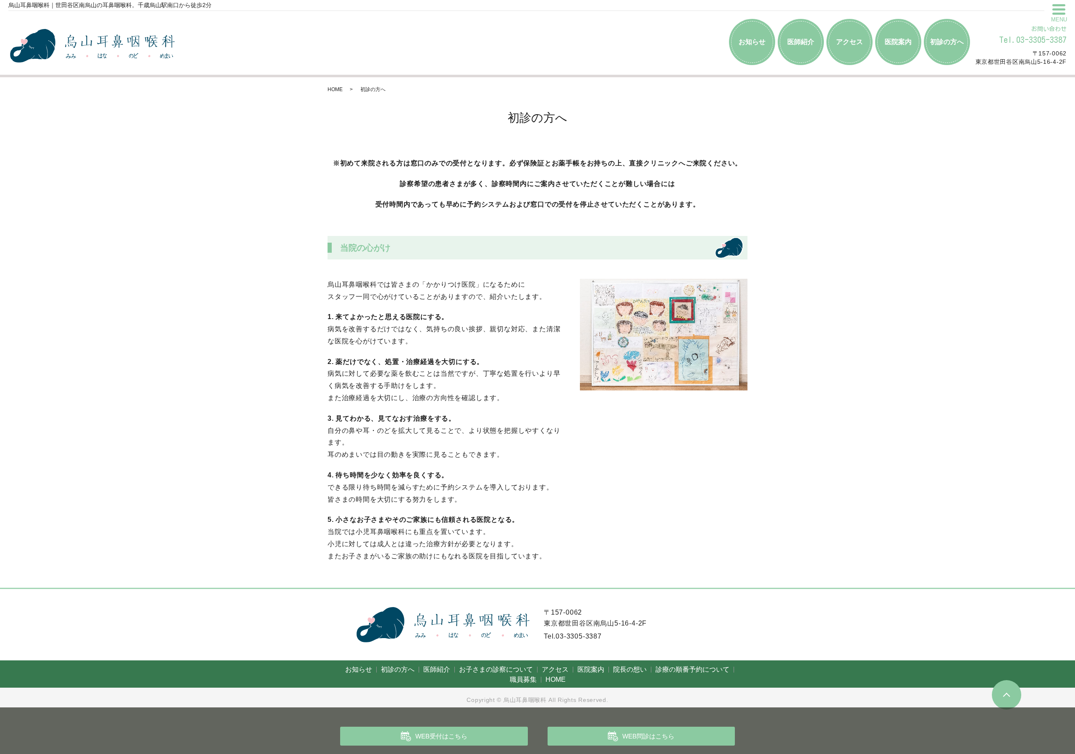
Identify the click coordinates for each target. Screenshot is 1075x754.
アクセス (849, 41)
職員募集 (523, 679)
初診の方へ (947, 41)
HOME (335, 89)
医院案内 (898, 41)
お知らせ (752, 41)
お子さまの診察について (496, 669)
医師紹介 (800, 41)
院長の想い (630, 669)
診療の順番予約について (692, 669)
